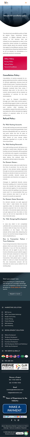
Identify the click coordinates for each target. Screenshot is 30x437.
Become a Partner (11, 426)
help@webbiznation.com (15, 392)
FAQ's (26, 426)
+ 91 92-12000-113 (16, 380)
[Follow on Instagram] (18, 420)
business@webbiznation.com (15, 389)
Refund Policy (8, 64)
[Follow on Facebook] (11, 420)
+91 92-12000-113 (15, 287)
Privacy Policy (8, 61)
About (3, 426)
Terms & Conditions (10, 67)
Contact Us (20, 426)
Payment (24, 428)
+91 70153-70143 (16, 383)
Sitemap (5, 428)
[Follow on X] (15, 420)
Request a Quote (15, 294)
